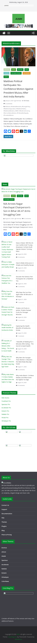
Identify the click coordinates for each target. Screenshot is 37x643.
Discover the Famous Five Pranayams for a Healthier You (24, 279)
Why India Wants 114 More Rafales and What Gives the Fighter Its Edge (25, 378)
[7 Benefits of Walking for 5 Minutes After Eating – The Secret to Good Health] (8, 347)
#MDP (17, 111)
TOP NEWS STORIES (16, 73)
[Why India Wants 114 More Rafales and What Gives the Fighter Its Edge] (8, 380)
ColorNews (5, 581)
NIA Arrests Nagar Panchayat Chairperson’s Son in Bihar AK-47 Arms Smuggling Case (16, 209)
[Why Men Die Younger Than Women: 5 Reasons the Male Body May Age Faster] (8, 363)
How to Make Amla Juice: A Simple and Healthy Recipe (25, 264)
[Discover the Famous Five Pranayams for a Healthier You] (8, 281)
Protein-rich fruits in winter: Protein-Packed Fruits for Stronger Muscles (23, 311)
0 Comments (8, 104)
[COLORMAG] (6, 483)
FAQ (3, 518)
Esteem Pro (5, 411)
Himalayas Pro (6, 421)
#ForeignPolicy (26, 106)
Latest (13, 69)
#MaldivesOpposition (10, 109)
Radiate (4, 569)
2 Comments (21, 271)
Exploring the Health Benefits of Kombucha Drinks (23, 328)
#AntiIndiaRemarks (16, 106)
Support (4, 509)
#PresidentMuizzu (9, 115)
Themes (4, 522)
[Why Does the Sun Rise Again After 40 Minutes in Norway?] (8, 297)
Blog (3, 530)
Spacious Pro (6, 404)
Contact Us (5, 505)
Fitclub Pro (5, 417)
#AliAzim (7, 106)
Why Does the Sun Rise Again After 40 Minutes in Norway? (24, 294)
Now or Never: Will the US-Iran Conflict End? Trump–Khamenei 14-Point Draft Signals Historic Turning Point (25, 247)
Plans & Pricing (7, 535)
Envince (4, 548)
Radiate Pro (5, 414)
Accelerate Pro (6, 408)
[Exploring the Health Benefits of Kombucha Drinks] (8, 331)
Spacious (5, 560)
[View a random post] (33, 33)
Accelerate (5, 565)
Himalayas (5, 577)
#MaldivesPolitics (21, 109)
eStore (4, 552)
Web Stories (5, 398)
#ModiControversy (24, 111)
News (26, 69)
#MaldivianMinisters (9, 111)
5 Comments (21, 352)
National (20, 69)
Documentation (7, 514)
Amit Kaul (18, 101)
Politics (6, 73)
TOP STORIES (26, 73)
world (6, 76)
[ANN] (4, 33)
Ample (4, 556)
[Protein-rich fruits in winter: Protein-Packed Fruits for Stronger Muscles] (8, 314)
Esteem (4, 573)
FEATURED (6, 69)
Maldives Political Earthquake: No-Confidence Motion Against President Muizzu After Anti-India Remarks (18, 88)
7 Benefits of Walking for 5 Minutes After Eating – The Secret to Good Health (25, 344)
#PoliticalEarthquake (22, 113)
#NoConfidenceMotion (10, 113)
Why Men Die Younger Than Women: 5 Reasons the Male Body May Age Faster (24, 361)
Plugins (4, 526)
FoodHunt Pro (6, 401)
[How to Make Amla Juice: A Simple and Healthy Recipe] (8, 267)
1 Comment (21, 302)
